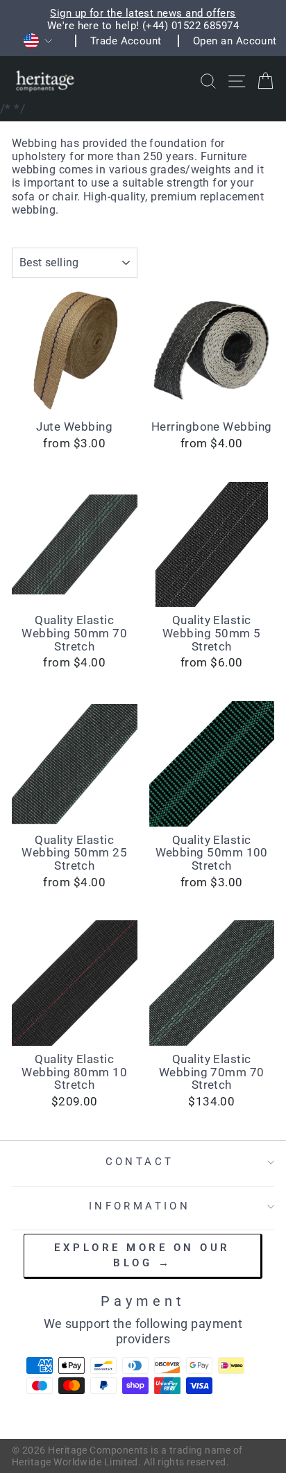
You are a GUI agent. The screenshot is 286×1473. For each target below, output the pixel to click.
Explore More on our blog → (142, 1254)
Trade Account (126, 41)
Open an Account (235, 41)
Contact (140, 1161)
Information (140, 1206)
